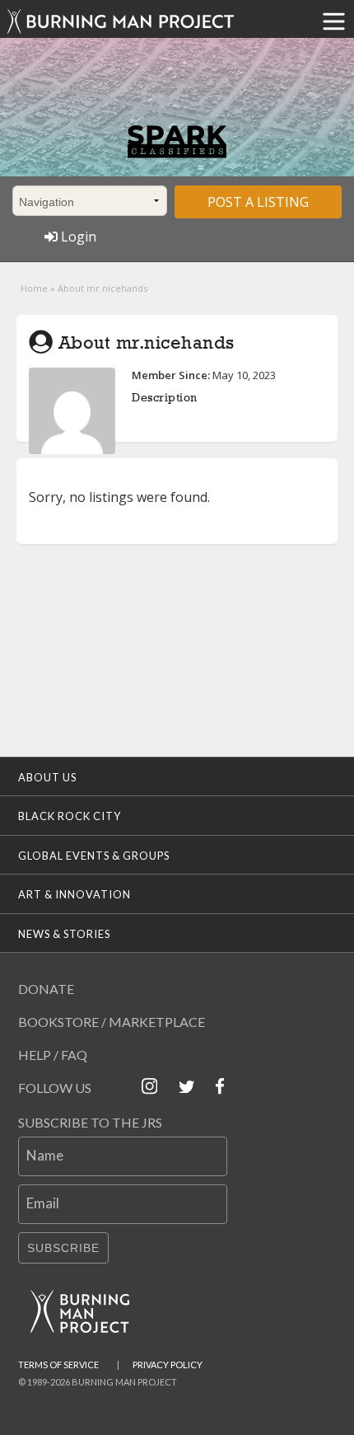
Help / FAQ (52, 1054)
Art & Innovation (74, 894)
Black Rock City (69, 816)
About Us (47, 777)
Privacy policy (168, 1364)
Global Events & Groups (94, 855)
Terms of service (58, 1364)
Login (77, 236)
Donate (46, 989)
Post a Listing (258, 202)
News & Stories (64, 933)
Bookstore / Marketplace (111, 1021)
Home (34, 288)
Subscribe (63, 1247)
